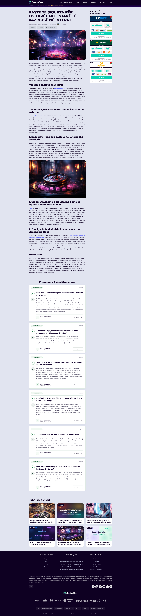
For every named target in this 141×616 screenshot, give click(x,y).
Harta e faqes (94, 613)
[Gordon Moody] (68, 600)
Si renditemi (96, 567)
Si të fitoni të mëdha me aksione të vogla (71, 564)
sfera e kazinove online (60, 88)
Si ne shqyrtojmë (96, 564)
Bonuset (85, 2)
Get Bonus (101, 33)
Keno (45, 561)
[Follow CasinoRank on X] (100, 586)
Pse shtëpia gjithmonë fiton (71, 559)
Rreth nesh (96, 559)
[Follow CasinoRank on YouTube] (103, 586)
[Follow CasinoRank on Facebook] (93, 586)
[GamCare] (55, 600)
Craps (30, 208)
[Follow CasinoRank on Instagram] (96, 586)
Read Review (101, 36)
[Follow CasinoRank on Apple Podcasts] (110, 586)
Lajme (110, 2)
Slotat (45, 567)
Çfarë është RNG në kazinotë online (71, 567)
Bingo (45, 559)
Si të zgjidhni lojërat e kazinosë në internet (71, 561)
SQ (30, 586)
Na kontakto (96, 561)
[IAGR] (37, 600)
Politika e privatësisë (96, 569)
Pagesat (93, 2)
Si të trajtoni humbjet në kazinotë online (71, 569)
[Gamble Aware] (88, 600)
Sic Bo (46, 564)
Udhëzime (102, 2)
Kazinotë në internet (66, 2)
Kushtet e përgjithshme (49, 613)
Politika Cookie (73, 613)
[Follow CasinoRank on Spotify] (107, 586)
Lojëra (77, 2)
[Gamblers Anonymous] (45, 600)
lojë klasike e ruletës (36, 115)
